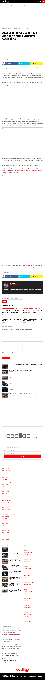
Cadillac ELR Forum (5, 496)
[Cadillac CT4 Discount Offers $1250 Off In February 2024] (33, 316)
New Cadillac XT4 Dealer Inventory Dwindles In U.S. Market (20, 370)
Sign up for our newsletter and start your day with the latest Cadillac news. (22, 442)
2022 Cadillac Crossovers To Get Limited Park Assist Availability (10, 311)
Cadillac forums (21, 269)
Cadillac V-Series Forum (6, 523)
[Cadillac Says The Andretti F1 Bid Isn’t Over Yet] (12, 316)
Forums (6, 677)
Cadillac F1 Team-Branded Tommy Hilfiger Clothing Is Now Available (22, 382)
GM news (12, 657)
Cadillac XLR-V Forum (5, 530)
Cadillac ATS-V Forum (5, 468)
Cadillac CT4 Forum (5, 473)
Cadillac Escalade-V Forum (6, 502)
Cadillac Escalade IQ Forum (6, 500)
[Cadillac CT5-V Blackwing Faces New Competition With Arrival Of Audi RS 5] (5, 593)
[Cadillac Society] (6, 3)
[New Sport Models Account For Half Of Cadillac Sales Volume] (33, 308)
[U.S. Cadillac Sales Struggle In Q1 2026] (5, 392)
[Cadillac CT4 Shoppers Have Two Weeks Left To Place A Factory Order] (5, 380)
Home (3, 5)
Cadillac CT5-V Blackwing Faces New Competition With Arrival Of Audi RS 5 (14, 590)
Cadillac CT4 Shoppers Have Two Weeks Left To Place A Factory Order (22, 376)
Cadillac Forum (4, 505)
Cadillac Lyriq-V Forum (6, 509)
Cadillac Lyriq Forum (5, 507)
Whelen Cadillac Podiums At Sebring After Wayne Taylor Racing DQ (22, 394)
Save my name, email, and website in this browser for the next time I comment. (21, 353)
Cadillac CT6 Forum (5, 486)
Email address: (5, 298)
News (3, 677)
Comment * (4, 332)
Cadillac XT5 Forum (5, 535)
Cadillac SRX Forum (5, 516)
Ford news (8, 662)
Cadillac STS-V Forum (5, 521)
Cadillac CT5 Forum (5, 480)
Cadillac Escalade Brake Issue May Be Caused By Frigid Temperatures (14, 584)
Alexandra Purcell (8, 28)
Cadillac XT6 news (9, 267)
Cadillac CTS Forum (5, 491)
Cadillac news (27, 267)
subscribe (30, 265)
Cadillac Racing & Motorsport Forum (8, 514)
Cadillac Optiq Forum (5, 512)
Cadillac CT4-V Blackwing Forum (7, 475)
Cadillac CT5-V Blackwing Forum (7, 482)
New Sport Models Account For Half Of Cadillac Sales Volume (32, 311)
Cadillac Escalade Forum (6, 498)
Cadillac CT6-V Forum (5, 489)
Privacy (18, 677)
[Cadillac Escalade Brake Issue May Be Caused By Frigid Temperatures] (5, 587)
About (10, 677)
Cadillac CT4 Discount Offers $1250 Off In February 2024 (32, 320)
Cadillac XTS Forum (5, 539)
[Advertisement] (22, 17)
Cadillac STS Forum (5, 519)
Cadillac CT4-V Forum (5, 477)
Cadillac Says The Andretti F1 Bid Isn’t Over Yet (11, 320)
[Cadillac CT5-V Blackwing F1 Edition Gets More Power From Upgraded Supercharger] (5, 368)
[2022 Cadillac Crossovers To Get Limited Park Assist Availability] (12, 308)
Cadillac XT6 (16, 67)
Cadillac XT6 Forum (5, 537)
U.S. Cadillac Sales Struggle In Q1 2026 (16, 388)
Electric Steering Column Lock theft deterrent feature (28, 171)
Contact (14, 677)
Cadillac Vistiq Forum (5, 525)
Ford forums (16, 662)
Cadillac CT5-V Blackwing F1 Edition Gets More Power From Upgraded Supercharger (25, 364)
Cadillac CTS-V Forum (5, 493)
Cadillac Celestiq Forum (6, 470)
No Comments (26, 28)
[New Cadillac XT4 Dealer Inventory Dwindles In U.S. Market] (5, 374)
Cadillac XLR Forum (5, 528)
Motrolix (18, 645)
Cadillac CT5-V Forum (5, 484)
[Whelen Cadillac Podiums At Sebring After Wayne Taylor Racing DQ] (5, 398)
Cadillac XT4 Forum (5, 532)
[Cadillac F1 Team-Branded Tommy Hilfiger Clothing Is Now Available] (5, 386)
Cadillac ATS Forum (5, 466)
